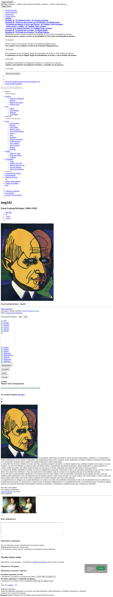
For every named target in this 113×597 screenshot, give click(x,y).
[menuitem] (38, 82)
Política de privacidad (33, 595)
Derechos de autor (47, 595)
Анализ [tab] (8, 218)
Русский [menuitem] (8, 82)
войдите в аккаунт (40, 562)
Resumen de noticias (13, 74)
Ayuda (3, 593)
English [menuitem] (14, 82)
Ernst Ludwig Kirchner (14, 313)
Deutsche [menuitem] (33, 82)
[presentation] (58, 220)
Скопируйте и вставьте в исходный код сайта (18, 576)
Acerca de (15, 593)
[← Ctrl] (5, 331)
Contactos (22, 593)
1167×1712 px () (30, 311)
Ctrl (20, 317)
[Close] (23, 88)
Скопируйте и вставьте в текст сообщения (17, 581)
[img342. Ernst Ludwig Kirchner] (27, 300)
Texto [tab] (8, 216)
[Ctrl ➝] (5, 347)
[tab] (8, 212)
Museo (10, 93)
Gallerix (10, 585)
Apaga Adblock (6, 492)
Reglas (10, 595)
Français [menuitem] (27, 82)
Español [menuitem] (20, 82)
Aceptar (100, 568)
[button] (11, 10)
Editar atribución (6, 309)
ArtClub (13, 117)
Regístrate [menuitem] (18, 84)
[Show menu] (15, 2)
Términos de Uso (19, 595)
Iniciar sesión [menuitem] (9, 84)
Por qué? (21, 395)
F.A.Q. (8, 593)
